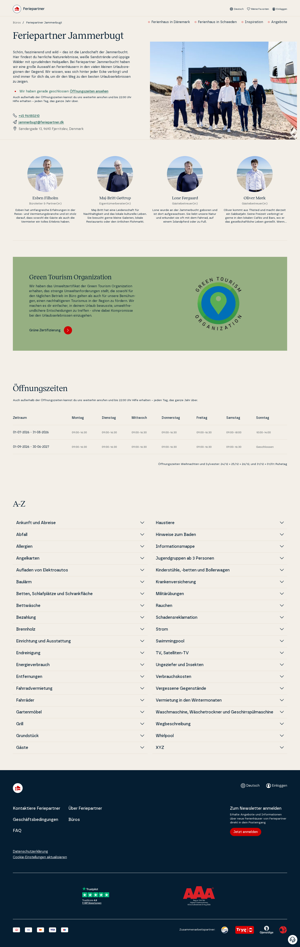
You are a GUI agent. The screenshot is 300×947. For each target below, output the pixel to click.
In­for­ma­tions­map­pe (175, 546)
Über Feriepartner (85, 808)
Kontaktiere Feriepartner (36, 808)
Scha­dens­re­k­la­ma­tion (176, 617)
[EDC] (224, 930)
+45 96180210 (29, 116)
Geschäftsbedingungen (35, 820)
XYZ (160, 748)
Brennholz (25, 629)
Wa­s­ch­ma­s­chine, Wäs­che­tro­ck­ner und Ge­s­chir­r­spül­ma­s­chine (214, 712)
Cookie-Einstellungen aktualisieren (40, 857)
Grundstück (27, 736)
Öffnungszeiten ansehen (89, 91)
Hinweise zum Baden (176, 535)
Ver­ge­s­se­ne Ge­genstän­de (181, 688)
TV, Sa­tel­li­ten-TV (172, 653)
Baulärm (24, 582)
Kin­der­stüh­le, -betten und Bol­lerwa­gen (193, 570)
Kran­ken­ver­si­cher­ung (176, 582)
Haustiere (165, 523)
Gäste (22, 748)
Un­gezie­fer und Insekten (179, 665)
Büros (17, 22)
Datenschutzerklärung (30, 851)
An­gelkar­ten (27, 558)
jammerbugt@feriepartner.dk (41, 122)
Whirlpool (165, 736)
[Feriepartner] (28, 9)
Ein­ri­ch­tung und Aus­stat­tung (43, 641)
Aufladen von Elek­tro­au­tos (42, 570)
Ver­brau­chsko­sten (173, 677)
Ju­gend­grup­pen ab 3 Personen (185, 558)
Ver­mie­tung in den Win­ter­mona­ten (189, 700)
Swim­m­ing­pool (170, 641)
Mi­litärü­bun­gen (170, 594)
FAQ (17, 831)
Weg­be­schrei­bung (173, 724)
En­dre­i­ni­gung (28, 653)
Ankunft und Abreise (36, 523)
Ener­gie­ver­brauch (33, 665)
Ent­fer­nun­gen (29, 677)
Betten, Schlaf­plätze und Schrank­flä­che (54, 594)
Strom (162, 629)
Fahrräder (25, 700)
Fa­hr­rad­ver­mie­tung (34, 688)
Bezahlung (26, 617)
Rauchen (164, 606)
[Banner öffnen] (293, 940)
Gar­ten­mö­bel (29, 712)
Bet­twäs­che (28, 606)
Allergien (24, 546)
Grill (19, 724)
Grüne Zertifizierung (45, 330)
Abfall (21, 535)
